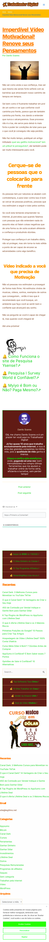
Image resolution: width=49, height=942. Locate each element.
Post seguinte (24, 493)
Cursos (3, 837)
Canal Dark (5, 834)
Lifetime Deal (6, 857)
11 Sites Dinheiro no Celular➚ (26, 561)
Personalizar (24, 930)
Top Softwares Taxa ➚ (26, 681)
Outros (3, 861)
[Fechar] (46, 906)
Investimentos (7, 853)
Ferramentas (6, 841)
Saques (3, 873)
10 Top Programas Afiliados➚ (26, 568)
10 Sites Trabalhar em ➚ (26, 689)
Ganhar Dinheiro (7, 845)
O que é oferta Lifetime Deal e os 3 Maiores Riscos (24, 796)
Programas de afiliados (11, 869)
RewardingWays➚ (26, 575)
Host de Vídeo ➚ (26, 703)
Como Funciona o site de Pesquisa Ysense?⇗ (21, 361)
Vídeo (3, 884)
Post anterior (24, 487)
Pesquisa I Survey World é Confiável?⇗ (21, 375)
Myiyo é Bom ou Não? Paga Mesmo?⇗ (21, 387)
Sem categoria (7, 876)
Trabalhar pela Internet (11, 880)
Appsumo (4, 826)
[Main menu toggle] (44, 4)
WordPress (5, 888)
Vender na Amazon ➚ (26, 696)
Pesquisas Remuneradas (12, 865)
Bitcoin (3, 830)
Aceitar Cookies (24, 924)
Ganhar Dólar (6, 849)
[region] (24, 923)
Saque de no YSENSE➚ (26, 554)
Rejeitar (24, 937)
